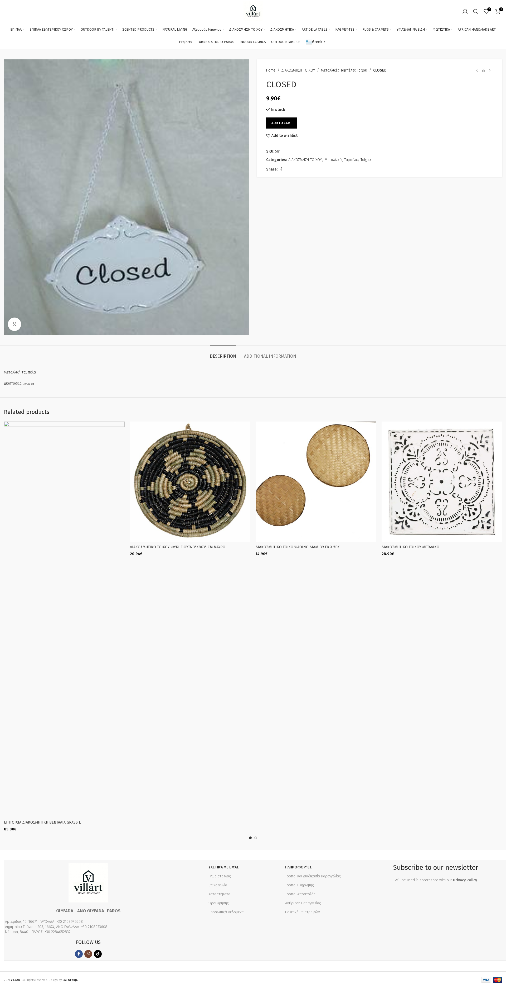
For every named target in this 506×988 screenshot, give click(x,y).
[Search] (475, 11)
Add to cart (281, 123)
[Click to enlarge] (14, 324)
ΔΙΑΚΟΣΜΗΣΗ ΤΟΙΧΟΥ (298, 70)
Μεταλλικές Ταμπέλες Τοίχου (344, 70)
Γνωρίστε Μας (219, 876)
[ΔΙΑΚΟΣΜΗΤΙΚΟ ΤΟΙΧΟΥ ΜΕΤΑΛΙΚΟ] (442, 482)
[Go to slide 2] (255, 837)
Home (270, 70)
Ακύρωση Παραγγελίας (303, 903)
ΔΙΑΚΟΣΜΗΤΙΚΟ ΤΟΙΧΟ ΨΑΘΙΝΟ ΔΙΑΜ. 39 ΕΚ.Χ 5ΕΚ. (298, 547)
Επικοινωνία (217, 885)
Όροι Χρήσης (218, 903)
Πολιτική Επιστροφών (302, 912)
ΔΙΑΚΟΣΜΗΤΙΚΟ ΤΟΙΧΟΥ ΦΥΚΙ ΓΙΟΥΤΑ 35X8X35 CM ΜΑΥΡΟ (177, 547)
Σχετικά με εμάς (223, 867)
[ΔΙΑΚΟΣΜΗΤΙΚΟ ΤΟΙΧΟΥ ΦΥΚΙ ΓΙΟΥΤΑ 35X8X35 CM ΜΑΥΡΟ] (190, 482)
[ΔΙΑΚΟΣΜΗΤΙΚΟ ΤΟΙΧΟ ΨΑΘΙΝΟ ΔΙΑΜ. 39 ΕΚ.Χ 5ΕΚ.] (316, 482)
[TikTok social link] (98, 954)
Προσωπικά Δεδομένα (226, 912)
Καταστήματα (219, 894)
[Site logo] (253, 11)
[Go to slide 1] (250, 837)
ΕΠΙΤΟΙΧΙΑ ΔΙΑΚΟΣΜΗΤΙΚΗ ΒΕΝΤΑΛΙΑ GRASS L (42, 822)
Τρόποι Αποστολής (300, 894)
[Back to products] (483, 70)
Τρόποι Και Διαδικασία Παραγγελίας (313, 876)
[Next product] (489, 70)
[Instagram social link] (88, 954)
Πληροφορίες (298, 867)
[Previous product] (477, 70)
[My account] (465, 11)
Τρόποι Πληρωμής (299, 885)
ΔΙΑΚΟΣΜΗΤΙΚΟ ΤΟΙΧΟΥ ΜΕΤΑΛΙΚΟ (410, 547)
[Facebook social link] (281, 169)
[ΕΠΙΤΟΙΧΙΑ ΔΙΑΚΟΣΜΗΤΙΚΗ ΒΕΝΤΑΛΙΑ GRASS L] (64, 619)
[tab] (223, 354)
